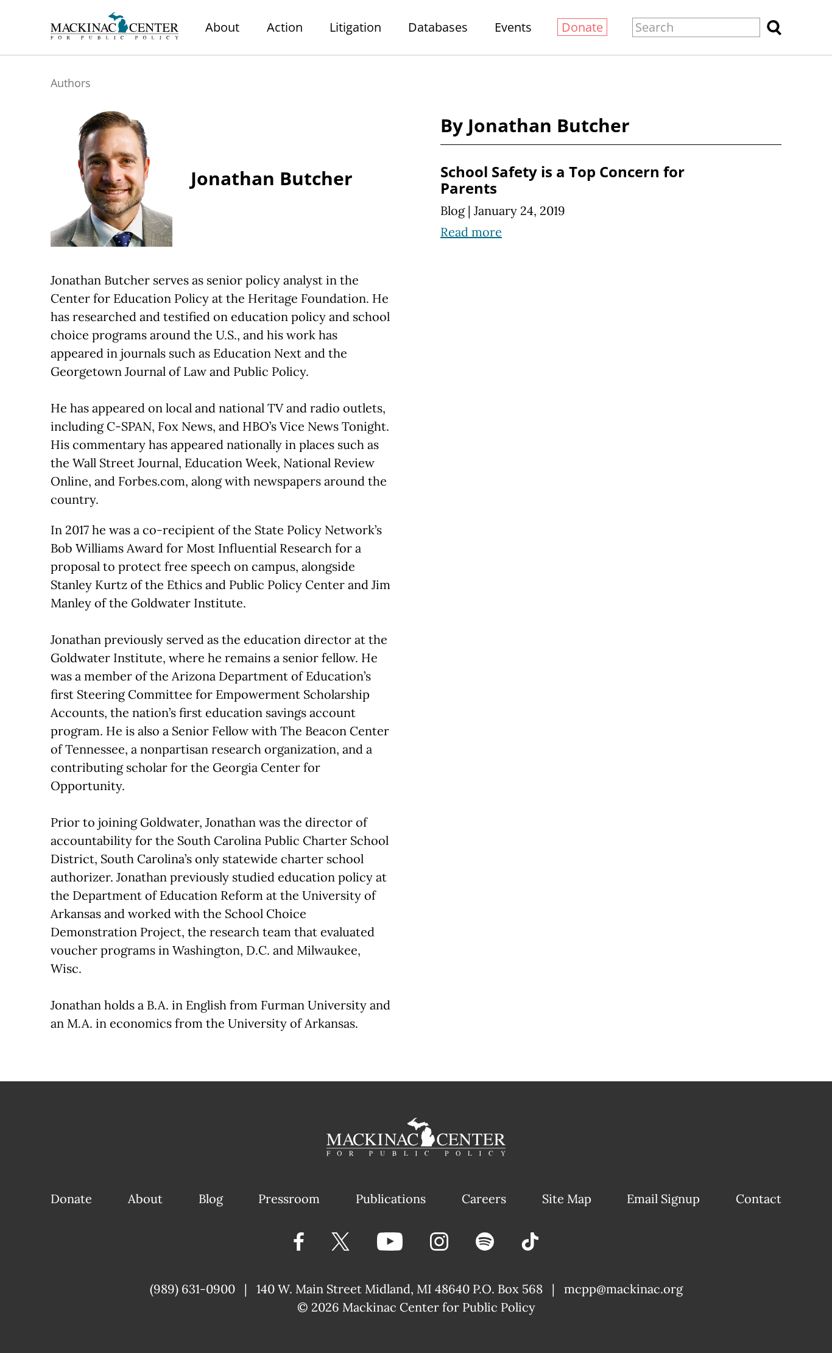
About (222, 27)
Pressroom (289, 1198)
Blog (452, 210)
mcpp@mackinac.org (623, 1288)
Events (513, 27)
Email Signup (663, 1198)
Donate (582, 27)
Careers (484, 1198)
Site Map (566, 1198)
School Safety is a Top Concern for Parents (562, 179)
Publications (391, 1198)
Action (285, 27)
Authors (71, 83)
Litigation (355, 27)
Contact (758, 1198)
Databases (438, 27)
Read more (471, 231)
